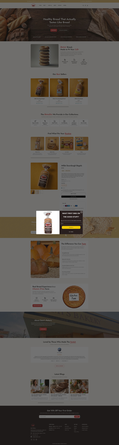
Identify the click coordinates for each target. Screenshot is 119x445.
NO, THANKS (71, 231)
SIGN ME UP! (71, 227)
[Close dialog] (81, 212)
